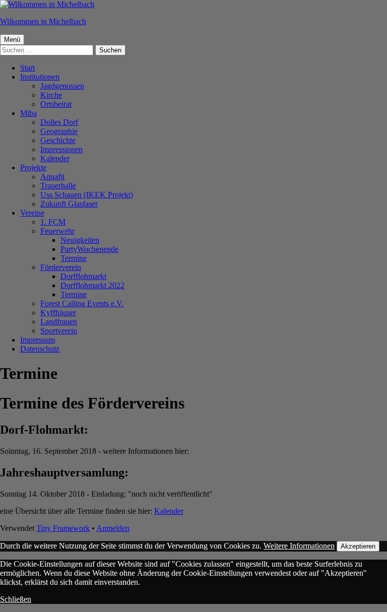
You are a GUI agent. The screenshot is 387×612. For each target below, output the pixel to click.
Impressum (37, 339)
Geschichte (58, 140)
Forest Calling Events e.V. (81, 303)
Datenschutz (39, 349)
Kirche (51, 95)
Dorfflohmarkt (83, 276)
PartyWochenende (89, 249)
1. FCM (53, 222)
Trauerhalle (58, 185)
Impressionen (61, 149)
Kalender (55, 158)
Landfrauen (58, 321)
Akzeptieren (358, 546)
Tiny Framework (63, 528)
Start (27, 67)
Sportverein (58, 330)
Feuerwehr (57, 231)
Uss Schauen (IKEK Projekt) (86, 194)
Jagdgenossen (62, 86)
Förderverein (60, 267)
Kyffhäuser (58, 312)
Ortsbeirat (56, 104)
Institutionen (39, 77)
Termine (73, 258)
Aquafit (52, 176)
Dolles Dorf (59, 122)
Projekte (33, 167)
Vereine (32, 213)
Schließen (15, 599)
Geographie (59, 131)
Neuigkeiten (79, 240)
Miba (28, 113)
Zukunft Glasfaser (69, 203)
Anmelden (113, 528)
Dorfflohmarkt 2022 (92, 285)
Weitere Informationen (299, 545)
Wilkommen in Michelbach (43, 21)
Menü (12, 39)
